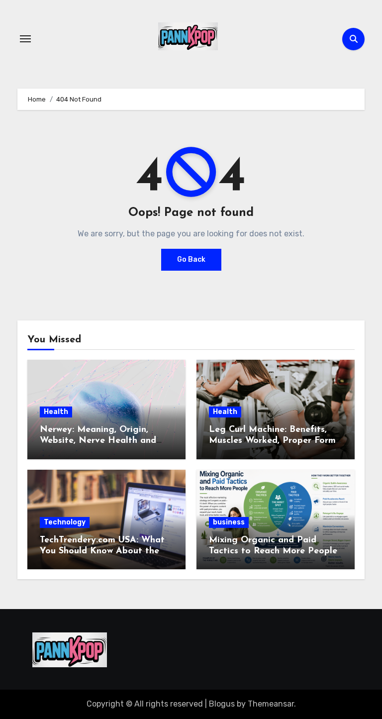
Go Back (191, 259)
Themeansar (271, 704)
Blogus (222, 704)
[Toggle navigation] (25, 39)
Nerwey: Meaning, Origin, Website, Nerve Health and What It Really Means (98, 440)
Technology (65, 522)
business (229, 522)
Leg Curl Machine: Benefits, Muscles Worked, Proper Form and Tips (272, 440)
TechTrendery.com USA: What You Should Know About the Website (102, 551)
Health (56, 412)
